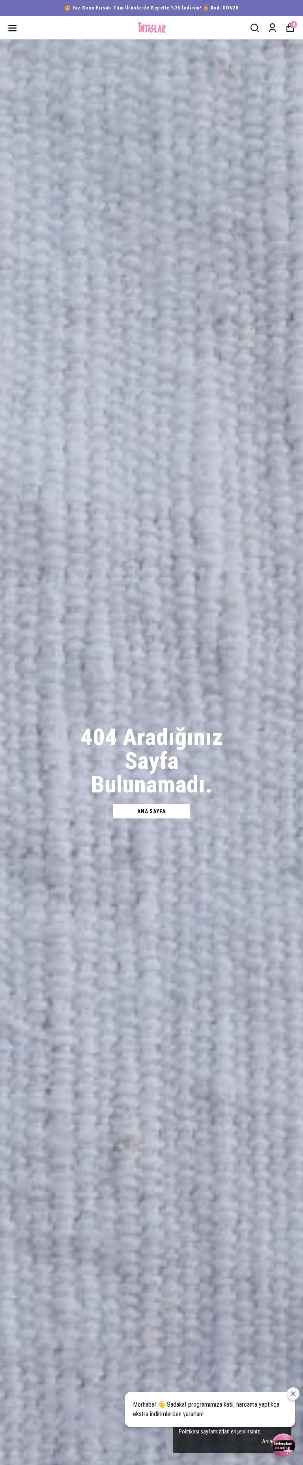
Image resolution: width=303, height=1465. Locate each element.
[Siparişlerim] (272, 28)
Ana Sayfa (151, 811)
